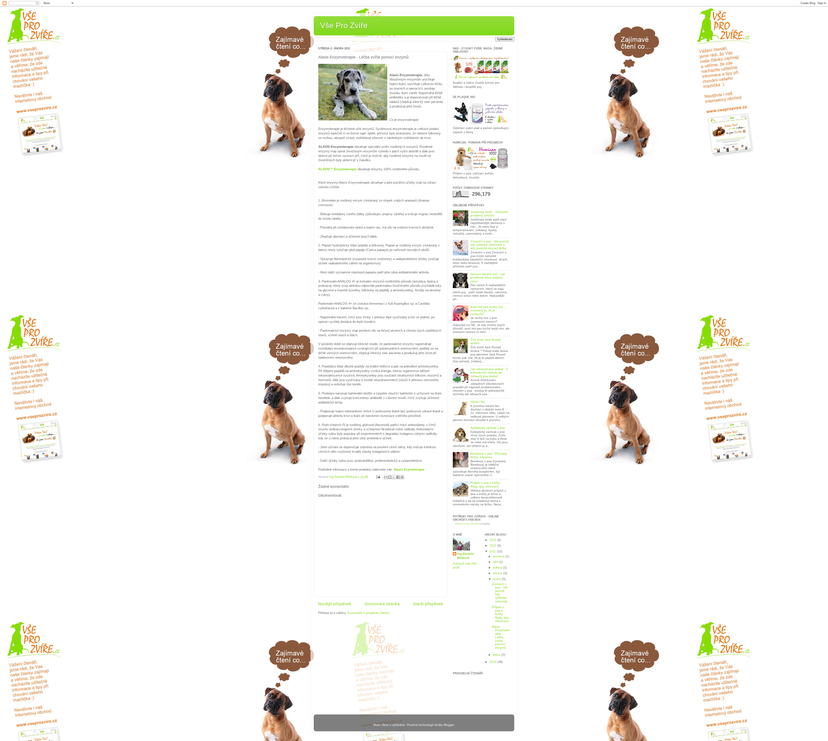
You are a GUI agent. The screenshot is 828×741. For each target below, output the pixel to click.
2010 (493, 662)
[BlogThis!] (390, 477)
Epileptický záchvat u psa (487, 427)
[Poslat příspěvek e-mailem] (378, 476)
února (497, 579)
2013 (493, 540)
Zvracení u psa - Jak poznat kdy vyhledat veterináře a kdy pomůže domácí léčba (489, 245)
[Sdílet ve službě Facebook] (398, 477)
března (498, 573)
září (496, 562)
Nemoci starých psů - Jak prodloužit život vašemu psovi (487, 278)
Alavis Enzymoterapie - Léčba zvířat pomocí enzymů (501, 637)
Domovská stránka (382, 604)
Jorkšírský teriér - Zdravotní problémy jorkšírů (489, 213)
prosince (499, 556)
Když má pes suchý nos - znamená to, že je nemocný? (487, 310)
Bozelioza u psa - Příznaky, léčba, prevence (488, 455)
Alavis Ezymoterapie (409, 469)
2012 (493, 545)
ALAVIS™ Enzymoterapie (337, 169)
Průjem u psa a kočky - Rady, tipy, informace (486, 484)
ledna (497, 654)
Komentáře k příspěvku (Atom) (368, 613)
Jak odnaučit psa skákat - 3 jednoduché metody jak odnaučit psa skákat (489, 372)
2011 (493, 551)
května (498, 567)
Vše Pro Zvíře (344, 25)
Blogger (449, 725)
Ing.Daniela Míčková (465, 556)
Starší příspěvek (428, 604)
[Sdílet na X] (394, 477)
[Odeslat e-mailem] (386, 477)
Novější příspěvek (334, 604)
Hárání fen (477, 402)
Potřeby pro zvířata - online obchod (467, 524)
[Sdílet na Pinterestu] (402, 477)
